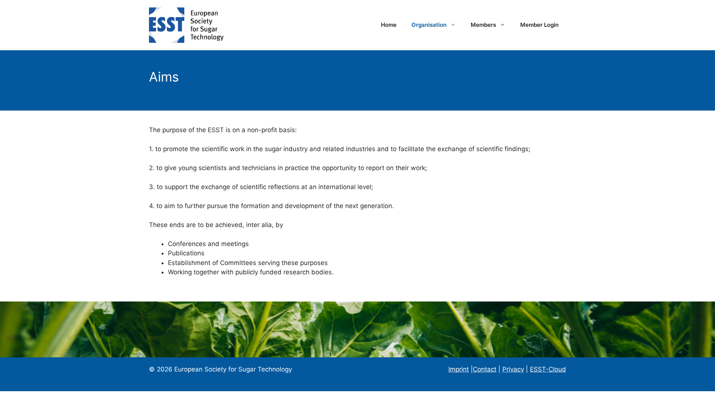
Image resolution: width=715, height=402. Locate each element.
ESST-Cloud (548, 369)
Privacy (513, 369)
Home (389, 24)
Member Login (539, 24)
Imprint (458, 369)
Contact (484, 369)
